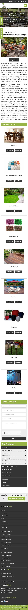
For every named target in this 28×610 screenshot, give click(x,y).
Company (4, 513)
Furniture (5, 447)
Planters (4, 482)
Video (15, 1)
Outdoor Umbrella (7, 552)
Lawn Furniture (6, 455)
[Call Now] (2, 608)
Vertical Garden (7, 472)
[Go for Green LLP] (5, 5)
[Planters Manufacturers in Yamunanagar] (14, 316)
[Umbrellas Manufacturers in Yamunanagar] (14, 286)
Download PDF (1, 33)
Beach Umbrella (6, 560)
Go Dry (24, 1)
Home (3, 510)
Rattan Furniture (6, 460)
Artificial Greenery (7, 579)
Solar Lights (6, 485)
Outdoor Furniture (7, 450)
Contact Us (20, 1)
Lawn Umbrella (6, 558)
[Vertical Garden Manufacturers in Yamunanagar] (14, 225)
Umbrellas (5, 479)
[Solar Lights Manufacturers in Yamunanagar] (14, 347)
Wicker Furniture (6, 458)
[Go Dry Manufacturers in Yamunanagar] (14, 377)
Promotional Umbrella (8, 563)
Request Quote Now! (16, 498)
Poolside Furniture (7, 463)
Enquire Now (10, 150)
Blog (3, 518)
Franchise (1, 20)
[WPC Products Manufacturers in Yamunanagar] (14, 256)
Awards (11, 1)
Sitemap (4, 521)
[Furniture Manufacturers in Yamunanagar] (14, 135)
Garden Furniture (6, 453)
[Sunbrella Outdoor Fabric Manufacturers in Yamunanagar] (14, 165)
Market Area (5, 524)
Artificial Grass (7, 469)
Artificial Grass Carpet (8, 576)
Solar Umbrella (6, 566)
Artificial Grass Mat (7, 573)
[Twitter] (5, 601)
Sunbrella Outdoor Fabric (10, 466)
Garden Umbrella (6, 555)
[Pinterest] (7, 601)
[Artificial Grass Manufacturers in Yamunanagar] (14, 195)
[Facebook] (2, 601)
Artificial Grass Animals (8, 582)
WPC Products (6, 476)
